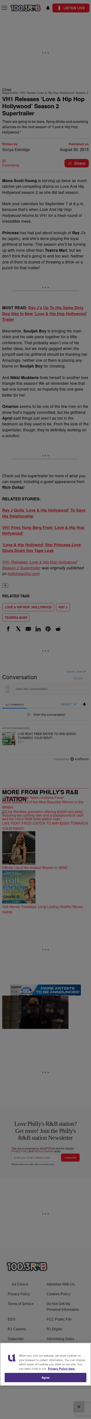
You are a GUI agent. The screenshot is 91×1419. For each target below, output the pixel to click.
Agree (46, 1377)
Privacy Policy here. (61, 1368)
